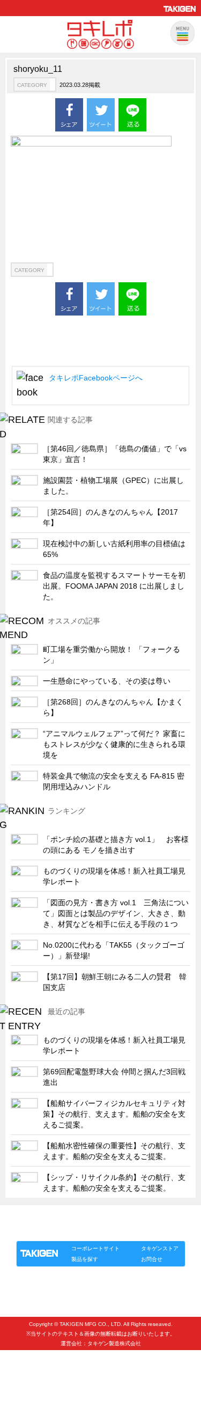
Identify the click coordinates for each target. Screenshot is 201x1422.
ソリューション (77, 1230)
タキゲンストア (159, 1248)
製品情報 (36, 1230)
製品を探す (84, 1259)
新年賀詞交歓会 (40, 1357)
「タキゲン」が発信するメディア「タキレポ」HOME (86, 1217)
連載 (113, 1230)
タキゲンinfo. (147, 1230)
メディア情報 (37, 1375)
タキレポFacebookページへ (96, 377)
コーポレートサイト (95, 1248)
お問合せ (151, 1259)
